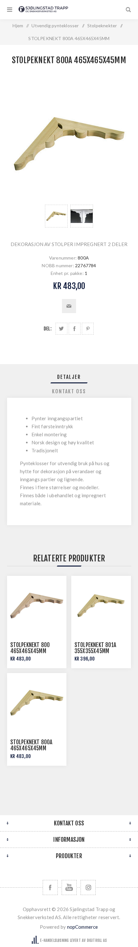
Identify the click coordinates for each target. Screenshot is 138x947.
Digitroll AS (97, 940)
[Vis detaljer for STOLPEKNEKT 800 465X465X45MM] (37, 606)
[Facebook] (50, 887)
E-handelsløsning (54, 940)
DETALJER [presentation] (69, 377)
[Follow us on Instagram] (88, 887)
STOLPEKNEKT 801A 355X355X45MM (95, 648)
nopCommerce (82, 927)
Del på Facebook (75, 329)
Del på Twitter (61, 329)
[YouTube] (69, 887)
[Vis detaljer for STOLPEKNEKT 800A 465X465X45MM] (37, 703)
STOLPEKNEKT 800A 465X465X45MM (31, 745)
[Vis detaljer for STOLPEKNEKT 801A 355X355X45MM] (101, 606)
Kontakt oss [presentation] (69, 391)
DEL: (48, 329)
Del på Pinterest (88, 329)
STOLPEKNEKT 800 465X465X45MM (30, 648)
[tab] (69, 377)
